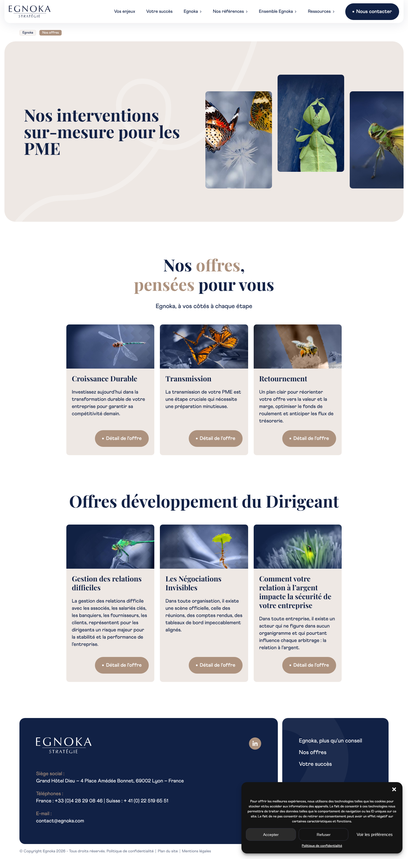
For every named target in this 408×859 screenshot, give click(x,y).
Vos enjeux (124, 11)
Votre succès (159, 11)
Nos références (228, 11)
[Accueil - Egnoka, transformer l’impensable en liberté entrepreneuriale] (30, 11)
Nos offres (312, 752)
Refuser (324, 834)
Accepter (271, 834)
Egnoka (191, 11)
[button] (394, 789)
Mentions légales (196, 851)
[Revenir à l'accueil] (64, 745)
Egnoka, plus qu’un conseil (330, 741)
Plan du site (168, 851)
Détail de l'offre (124, 438)
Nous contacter (374, 11)
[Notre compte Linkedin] (255, 743)
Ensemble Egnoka (276, 11)
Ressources (319, 11)
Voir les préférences (375, 834)
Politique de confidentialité (322, 846)
